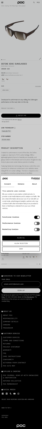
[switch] (37, 223)
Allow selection (21, 243)
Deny (21, 249)
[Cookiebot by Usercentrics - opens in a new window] (31, 178)
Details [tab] (21, 184)
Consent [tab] (7, 184)
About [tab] (34, 184)
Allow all (21, 238)
